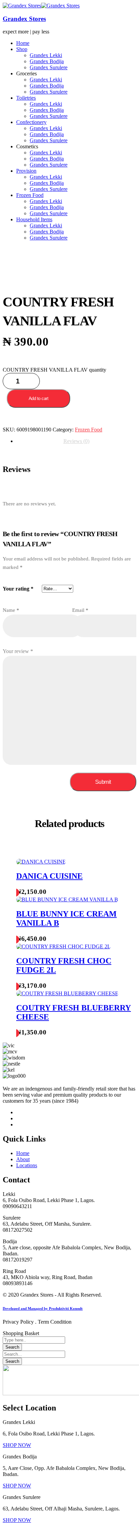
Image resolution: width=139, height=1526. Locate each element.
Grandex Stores (24, 18)
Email (80, 610)
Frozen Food (88, 429)
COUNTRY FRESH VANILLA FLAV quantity (54, 370)
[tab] (76, 441)
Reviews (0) (76, 441)
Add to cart (39, 398)
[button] (17, 1445)
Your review (18, 651)
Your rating (18, 589)
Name (11, 610)
